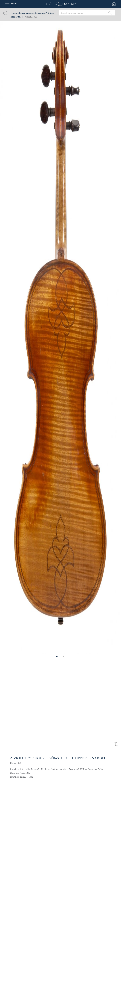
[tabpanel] (60, 327)
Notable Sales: (18, 13)
